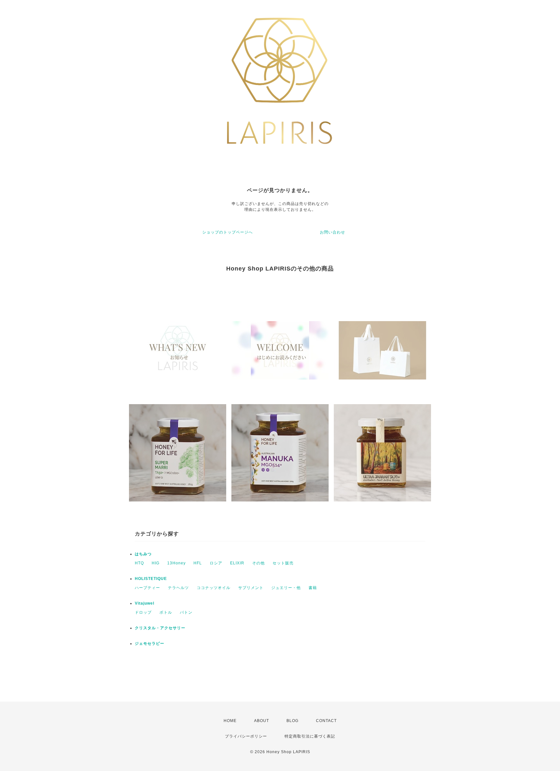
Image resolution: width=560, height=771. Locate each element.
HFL (197, 563)
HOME (230, 720)
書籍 (313, 587)
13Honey (176, 563)
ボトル (165, 612)
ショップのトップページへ (227, 232)
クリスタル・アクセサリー (160, 628)
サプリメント (250, 587)
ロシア (216, 563)
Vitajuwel (144, 603)
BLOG (292, 720)
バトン (186, 612)
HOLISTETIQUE (151, 578)
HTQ (139, 563)
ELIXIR (237, 563)
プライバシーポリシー (246, 736)
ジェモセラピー (149, 643)
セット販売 (283, 563)
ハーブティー (147, 587)
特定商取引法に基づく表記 (310, 736)
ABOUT (261, 720)
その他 (258, 563)
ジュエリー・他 (286, 587)
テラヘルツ (178, 587)
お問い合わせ (332, 232)
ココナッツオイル (213, 587)
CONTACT (326, 720)
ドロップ (143, 612)
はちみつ (143, 554)
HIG (155, 563)
